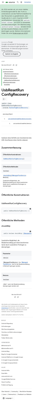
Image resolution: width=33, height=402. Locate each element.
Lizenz (4, 394)
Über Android (5, 391)
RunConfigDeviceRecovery (18, 108)
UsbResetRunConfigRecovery (13, 159)
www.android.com (6, 376)
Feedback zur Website (24, 394)
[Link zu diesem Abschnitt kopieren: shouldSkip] (12, 226)
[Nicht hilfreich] (16, 65)
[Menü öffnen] (3, 2)
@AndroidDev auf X (7, 348)
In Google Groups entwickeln (9, 360)
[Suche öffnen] (18, 2)
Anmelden (27, 2)
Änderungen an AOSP (20, 33)
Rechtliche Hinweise (26, 391)
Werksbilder (4, 335)
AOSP (3, 61)
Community (14, 391)
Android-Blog (5, 351)
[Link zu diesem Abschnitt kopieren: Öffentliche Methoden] (26, 221)
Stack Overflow (5, 382)
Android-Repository (7, 323)
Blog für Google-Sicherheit (9, 354)
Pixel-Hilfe (4, 373)
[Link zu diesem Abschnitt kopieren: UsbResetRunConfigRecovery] (28, 203)
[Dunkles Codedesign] (30, 209)
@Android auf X (6, 345)
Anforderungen (6, 326)
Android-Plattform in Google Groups (12, 357)
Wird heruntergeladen (7, 329)
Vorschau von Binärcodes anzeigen (11, 332)
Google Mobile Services (8, 379)
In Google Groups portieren (9, 363)
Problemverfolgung (7, 385)
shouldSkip (7, 175)
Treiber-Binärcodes (6, 338)
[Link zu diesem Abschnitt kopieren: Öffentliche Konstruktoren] (3, 198)
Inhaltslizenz (4, 308)
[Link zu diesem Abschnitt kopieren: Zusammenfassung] (23, 148)
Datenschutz (12, 394)
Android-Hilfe (5, 370)
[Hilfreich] (13, 65)
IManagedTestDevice (19, 175)
